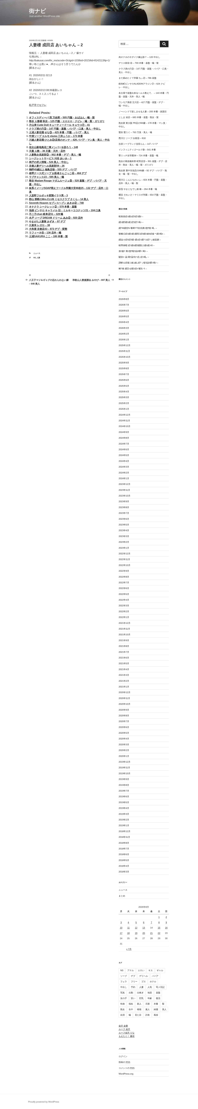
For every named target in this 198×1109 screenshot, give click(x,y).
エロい (141, 970)
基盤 (158, 992)
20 (143, 933)
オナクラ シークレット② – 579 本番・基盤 (53, 206)
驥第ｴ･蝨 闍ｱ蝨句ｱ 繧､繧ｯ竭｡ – (134, 257)
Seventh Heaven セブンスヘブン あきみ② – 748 (56, 203)
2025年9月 (124, 362)
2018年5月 (124, 860)
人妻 (38, 258)
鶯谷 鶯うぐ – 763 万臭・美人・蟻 (135, 132)
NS (34, 258)
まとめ (122, 896)
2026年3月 (124, 328)
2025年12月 (124, 345)
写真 (122, 992)
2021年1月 (124, 686)
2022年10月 (124, 565)
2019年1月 (124, 825)
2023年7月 (124, 513)
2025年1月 (124, 409)
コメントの (126, 1068)
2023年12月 (124, 484)
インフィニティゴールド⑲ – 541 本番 (137, 149)
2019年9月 (124, 779)
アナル (130, 970)
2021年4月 (124, 669)
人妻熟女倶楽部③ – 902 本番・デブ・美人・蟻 (55, 154)
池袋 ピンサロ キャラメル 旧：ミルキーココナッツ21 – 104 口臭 (65, 210)
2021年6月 (124, 657)
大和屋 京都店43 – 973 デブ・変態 (48, 229)
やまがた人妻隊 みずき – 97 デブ (47, 221)
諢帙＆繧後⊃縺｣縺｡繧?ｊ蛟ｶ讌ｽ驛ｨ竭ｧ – (138, 262)
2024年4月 (124, 461)
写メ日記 (160, 987)
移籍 (139, 1009)
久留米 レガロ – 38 (39, 225)
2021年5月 (124, 663)
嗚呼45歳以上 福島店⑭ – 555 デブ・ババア (53, 169)
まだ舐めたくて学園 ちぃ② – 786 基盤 (137, 78)
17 (121, 933)
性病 (122, 1004)
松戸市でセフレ (37, 105)
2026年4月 (124, 322)
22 (159, 933)
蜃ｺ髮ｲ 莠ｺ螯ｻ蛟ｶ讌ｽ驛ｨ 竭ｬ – (133, 251)
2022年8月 (124, 577)
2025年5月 (124, 386)
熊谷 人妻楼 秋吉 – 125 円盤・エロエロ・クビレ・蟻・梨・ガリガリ (67, 121)
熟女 (122, 1009)
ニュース (36, 253)
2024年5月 (124, 455)
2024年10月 (124, 426)
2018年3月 (124, 871)
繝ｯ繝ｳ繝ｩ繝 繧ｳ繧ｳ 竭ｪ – (131, 222)
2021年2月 (124, 681)
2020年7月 (124, 721)
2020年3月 (124, 744)
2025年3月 (124, 397)
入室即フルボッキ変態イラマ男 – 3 (48, 195)
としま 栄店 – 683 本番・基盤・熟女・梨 (139, 117)
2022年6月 (124, 588)
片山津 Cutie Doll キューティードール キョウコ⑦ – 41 (59, 125)
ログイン (123, 1056)
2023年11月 (124, 490)
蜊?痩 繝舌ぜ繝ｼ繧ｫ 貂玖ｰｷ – (133, 268)
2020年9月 (124, 710)
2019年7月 (124, 791)
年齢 (150, 998)
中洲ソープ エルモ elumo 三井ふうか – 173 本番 (56, 136)
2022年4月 (124, 600)
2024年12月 (124, 415)
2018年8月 (124, 843)
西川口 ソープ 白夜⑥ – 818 (132, 138)
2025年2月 (124, 403)
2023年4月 (124, 530)
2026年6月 (124, 310)
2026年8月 (124, 299)
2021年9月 (124, 640)
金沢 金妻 (123, 1026)
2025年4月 (124, 391)
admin (50, 40)
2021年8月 (124, 646)
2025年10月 (124, 357)
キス (150, 970)
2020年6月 (124, 727)
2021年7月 (124, 652)
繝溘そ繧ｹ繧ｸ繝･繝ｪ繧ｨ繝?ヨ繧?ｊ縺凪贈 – (140, 239)
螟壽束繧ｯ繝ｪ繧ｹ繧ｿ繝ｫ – (131, 216)
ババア (155, 976)
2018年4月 (124, 866)
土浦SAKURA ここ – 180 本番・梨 (48, 236)
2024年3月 (124, 467)
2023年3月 (124, 536)
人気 (150, 987)
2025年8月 (124, 368)
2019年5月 (124, 802)
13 (143, 927)
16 (166, 927)
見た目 (138, 1015)
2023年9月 (124, 501)
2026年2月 (124, 333)
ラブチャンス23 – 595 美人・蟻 (46, 177)
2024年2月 (124, 472)
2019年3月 (124, 814)
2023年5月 (124, 524)
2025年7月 (124, 374)
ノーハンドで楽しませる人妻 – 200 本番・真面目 (143, 111)
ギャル (160, 970)
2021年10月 (124, 634)
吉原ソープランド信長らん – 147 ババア (138, 144)
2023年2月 (124, 542)
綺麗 (156, 1009)
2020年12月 (124, 692)
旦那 (147, 1004)
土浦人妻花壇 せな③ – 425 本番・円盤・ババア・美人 (59, 132)
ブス (143, 981)
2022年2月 (124, 611)
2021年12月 (124, 623)
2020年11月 (124, 698)
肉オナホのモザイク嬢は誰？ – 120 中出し (139, 57)
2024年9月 (124, 432)
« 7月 (128, 949)
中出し (123, 987)
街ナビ (37, 11)
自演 (122, 1015)
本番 (156, 1004)
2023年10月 (124, 495)
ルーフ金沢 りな (126, 1032)
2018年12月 (124, 831)
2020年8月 (124, 715)
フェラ (123, 981)
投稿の (124, 1062)
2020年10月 (124, 704)
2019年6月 (124, 796)
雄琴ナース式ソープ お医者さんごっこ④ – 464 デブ (58, 173)
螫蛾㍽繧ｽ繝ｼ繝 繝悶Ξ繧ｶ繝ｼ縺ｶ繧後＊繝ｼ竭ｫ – (142, 234)
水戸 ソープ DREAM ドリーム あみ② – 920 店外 (56, 217)
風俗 (156, 1015)
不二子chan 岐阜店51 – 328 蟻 (46, 214)
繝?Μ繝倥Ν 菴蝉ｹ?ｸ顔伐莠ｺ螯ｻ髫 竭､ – (138, 228)
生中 (131, 1009)
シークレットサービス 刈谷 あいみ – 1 (50, 158)
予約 (133, 987)
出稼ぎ (140, 992)
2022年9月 (124, 571)
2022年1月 (124, 617)
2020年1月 (124, 756)
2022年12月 (124, 553)
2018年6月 (124, 854)
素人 (147, 1009)
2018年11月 (124, 837)
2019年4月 (124, 808)
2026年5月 (124, 316)
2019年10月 (124, 773)
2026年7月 (124, 305)
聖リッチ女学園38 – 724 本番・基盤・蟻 (138, 155)
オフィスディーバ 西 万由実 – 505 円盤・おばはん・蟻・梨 (62, 117)
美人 (164, 1009)
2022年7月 (124, 582)
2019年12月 (124, 762)
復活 (158, 998)
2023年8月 (124, 507)
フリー (134, 981)
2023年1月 (124, 548)
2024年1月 (124, 478)
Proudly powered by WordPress (43, 1101)
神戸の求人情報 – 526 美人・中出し (49, 162)
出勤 (131, 992)
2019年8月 (124, 785)
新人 (139, 1004)
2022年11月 (124, 559)
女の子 (123, 998)
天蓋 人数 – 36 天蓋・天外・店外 (47, 151)
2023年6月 (124, 519)
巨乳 (141, 998)
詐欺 (147, 1015)
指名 (131, 1004)
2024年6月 (124, 449)
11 (128, 927)
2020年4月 (124, 738)
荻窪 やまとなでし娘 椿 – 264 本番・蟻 (138, 189)
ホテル (153, 981)
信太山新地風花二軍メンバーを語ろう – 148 (53, 147)
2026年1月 (124, 339)
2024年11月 (124, 420)
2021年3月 (124, 675)
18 (128, 933)
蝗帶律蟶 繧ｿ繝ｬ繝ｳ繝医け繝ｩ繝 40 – (137, 245)
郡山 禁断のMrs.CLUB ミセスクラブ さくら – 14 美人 (59, 199)
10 (121, 927)
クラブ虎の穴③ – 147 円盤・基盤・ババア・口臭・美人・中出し (65, 128)
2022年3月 (124, 605)
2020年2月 (124, 750)
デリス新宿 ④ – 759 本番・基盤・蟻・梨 (139, 63)
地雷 (150, 992)
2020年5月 (124, 733)
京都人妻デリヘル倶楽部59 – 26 (47, 165)
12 (136, 927)
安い (133, 998)
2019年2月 (124, 819)
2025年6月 (124, 380)
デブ (133, 976)
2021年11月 (124, 629)
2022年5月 (124, 594)
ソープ (123, 976)
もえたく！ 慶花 (126, 1036)
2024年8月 (124, 438)
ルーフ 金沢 (124, 1029)
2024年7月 (124, 443)
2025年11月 (124, 351)
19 (136, 933)
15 (159, 927)
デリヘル (143, 976)
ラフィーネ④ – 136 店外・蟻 (45, 232)
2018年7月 (124, 848)
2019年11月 (124, 767)
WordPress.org (126, 1073)
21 (151, 933)
